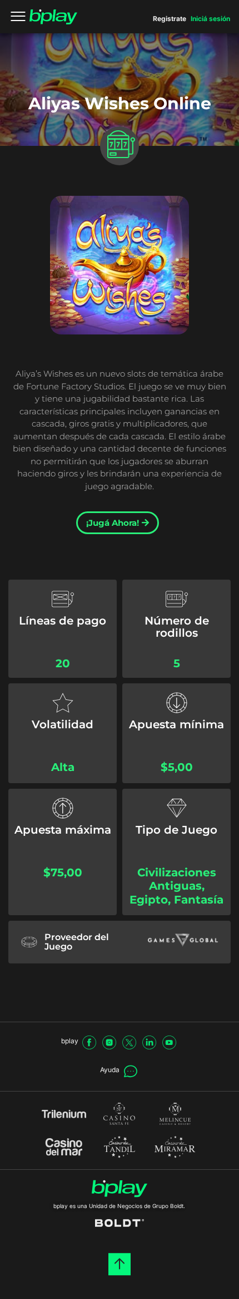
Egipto (149, 899)
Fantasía (198, 899)
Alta (62, 767)
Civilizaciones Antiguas (176, 879)
